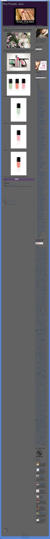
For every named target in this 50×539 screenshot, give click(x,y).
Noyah (41, 381)
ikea (36, 333)
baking (39, 258)
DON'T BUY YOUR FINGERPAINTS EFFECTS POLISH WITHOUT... (41, 108)
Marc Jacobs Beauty (43, 361)
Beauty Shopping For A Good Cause (42, 500)
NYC (44, 382)
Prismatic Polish (38, 396)
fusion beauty (41, 318)
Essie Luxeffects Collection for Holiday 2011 (41, 165)
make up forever (42, 358)
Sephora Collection (38, 408)
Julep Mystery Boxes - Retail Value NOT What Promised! (41, 97)
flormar (44, 313)
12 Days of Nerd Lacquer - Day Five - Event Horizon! (41, 201)
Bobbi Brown (44, 270)
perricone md (40, 390)
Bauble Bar (37, 260)
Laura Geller (41, 348)
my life (39, 370)
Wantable (43, 440)
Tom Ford (45, 433)
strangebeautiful (41, 422)
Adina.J (6, 185)
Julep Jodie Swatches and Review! (40, 184)
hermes (42, 328)
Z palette (39, 445)
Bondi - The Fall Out (42, 518)
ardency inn (38, 253)
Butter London (41, 274)
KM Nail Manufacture (40, 344)
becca (41, 263)
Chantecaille (39, 281)
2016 (37, 83)
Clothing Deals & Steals (40, 287)
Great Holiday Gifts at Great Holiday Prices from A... (41, 218)
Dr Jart (38, 302)
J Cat (45, 335)
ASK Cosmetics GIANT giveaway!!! (40, 192)
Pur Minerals (37, 397)
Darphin (44, 295)
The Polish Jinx (13, 3)
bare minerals (43, 258)
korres (44, 345)
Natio (36, 377)
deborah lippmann (39, 296)
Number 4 (37, 382)
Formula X (44, 314)
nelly (38, 377)
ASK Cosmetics (43, 253)
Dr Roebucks (41, 302)
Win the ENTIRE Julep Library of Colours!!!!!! (41, 190)
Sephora (37, 407)
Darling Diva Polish (38, 295)
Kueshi (36, 346)
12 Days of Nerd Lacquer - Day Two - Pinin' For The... (41, 206)
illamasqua (39, 333)
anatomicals (37, 252)
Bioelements (44, 266)
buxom (37, 275)
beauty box (42, 261)
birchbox (45, 267)
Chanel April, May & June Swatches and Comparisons (41, 197)
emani (44, 306)
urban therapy (38, 438)
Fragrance (37, 316)
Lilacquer (40, 351)
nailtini (45, 375)
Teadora (45, 429)
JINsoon (44, 337)
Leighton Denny (44, 350)
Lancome (37, 347)
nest (45, 377)
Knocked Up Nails (38, 345)
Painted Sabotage (42, 388)
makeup (37, 359)
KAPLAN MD (40, 341)
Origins (37, 385)
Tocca (38, 433)
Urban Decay (38, 437)
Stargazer (39, 421)
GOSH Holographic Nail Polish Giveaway (42, 469)
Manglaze (41, 360)
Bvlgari (39, 275)
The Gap (43, 431)
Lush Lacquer (43, 356)
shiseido (40, 410)
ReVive (36, 401)
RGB (42, 401)
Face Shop (42, 311)
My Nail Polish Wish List (20, 25)
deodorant (45, 297)
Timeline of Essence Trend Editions (30, 25)
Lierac (37, 351)
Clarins (37, 286)
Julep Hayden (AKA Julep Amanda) (40, 95)
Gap (44, 318)
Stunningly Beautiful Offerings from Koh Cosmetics (41, 129)
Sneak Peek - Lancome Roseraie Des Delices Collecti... (40, 216)
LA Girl (44, 346)
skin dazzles (37, 413)
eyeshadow (38, 310)
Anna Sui (41, 252)
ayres (38, 257)
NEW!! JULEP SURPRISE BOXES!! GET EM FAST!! (41, 175)
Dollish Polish (41, 300)
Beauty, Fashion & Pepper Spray (41, 126)
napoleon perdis (39, 376)
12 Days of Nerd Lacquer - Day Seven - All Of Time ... (41, 188)
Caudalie (37, 280)
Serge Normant (44, 409)
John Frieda (43, 338)
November (38, 232)
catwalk (44, 279)
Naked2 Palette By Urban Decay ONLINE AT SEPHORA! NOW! (41, 120)
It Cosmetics (42, 335)
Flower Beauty (37, 314)
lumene (44, 355)
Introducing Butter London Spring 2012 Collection (41, 91)
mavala (36, 363)
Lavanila (41, 349)
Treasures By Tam (44, 435)
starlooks (42, 421)
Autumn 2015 (37, 256)
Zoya (42, 445)
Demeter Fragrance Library (39, 297)
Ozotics (37, 387)
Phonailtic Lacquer (43, 392)
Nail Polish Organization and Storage (41, 220)
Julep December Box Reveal (41, 161)
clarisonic (41, 286)
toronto (40, 435)
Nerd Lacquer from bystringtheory (40, 212)
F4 (44, 310)
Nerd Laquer (42, 377)
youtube (40, 444)
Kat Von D (44, 341)
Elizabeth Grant (41, 306)
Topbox (38, 435)
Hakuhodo (44, 325)
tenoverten (43, 430)
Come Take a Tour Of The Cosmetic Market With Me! (42, 513)
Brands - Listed (43, 272)
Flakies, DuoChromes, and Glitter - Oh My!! (41, 179)
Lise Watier (40, 353)
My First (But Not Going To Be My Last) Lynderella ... (41, 104)
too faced (45, 434)
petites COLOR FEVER (40, 391)
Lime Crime (43, 351)
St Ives (44, 420)
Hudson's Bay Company (38, 332)
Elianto (36, 305)
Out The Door (43, 386)
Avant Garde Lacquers (42, 256)
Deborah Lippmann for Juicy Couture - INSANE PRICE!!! (41, 137)
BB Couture (40, 260)
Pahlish (43, 387)
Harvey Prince (43, 327)
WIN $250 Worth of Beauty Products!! (41, 118)
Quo (44, 397)
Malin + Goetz (37, 360)
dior (43, 298)
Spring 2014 (44, 419)
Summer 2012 (40, 425)
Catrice (40, 279)
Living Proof (37, 354)
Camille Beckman (43, 276)
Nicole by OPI (44, 379)
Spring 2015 (39, 420)
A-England (37, 247)
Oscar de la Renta (38, 386)
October (38, 233)
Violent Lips (42, 439)
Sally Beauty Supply (42, 406)
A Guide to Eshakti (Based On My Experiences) (42, 476)
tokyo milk (41, 433)
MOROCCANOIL (37, 369)
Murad (44, 369)
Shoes (44, 410)
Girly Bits (43, 320)
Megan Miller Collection (39, 364)
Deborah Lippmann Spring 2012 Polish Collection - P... (41, 144)
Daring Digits (43, 294)
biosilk (38, 267)
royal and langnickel (38, 404)
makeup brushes (42, 359)
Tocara (36, 433)
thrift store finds (42, 432)
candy (42, 277)
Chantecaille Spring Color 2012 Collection (41, 135)
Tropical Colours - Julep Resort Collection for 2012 (41, 148)
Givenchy (42, 321)
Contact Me (5, 25)
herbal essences (38, 328)
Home (19, 199)
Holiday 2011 (37, 329)
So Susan (39, 416)
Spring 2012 (44, 418)
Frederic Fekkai (44, 316)
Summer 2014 (41, 426)
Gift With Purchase (43, 319)
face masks (37, 311)
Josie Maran (38, 339)
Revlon (40, 401)
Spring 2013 (39, 419)
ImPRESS (37, 334)
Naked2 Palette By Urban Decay (41, 231)
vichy (39, 439)
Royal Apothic (43, 404)
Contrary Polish (38, 291)
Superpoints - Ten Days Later (41, 224)
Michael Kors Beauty (42, 365)
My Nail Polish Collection (12, 25)
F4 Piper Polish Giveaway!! (41, 496)
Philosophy (38, 392)
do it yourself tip (40, 299)
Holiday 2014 (43, 330)
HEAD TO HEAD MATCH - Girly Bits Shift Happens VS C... (41, 99)
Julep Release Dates (39, 25)
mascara (37, 362)
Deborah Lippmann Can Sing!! (41, 109)
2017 (37, 82)
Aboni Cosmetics (43, 247)
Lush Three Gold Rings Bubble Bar (41, 223)
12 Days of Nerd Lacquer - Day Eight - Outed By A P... (41, 186)
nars (44, 376)
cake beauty (37, 276)
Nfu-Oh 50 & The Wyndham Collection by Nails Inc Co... (41, 210)
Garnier (37, 319)
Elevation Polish (42, 304)
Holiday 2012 (43, 329)
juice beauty (42, 339)
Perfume (37, 390)
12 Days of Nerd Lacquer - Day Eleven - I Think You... (41, 163)
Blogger (27, 534)
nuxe (42, 382)
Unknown (6, 531)
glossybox (37, 323)
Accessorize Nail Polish (38, 248)
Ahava (44, 248)
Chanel (45, 280)
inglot (39, 334)
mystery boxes (43, 370)
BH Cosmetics (43, 265)
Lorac (41, 355)
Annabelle (45, 252)
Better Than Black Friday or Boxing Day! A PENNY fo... (41, 124)
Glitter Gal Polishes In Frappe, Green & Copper (41, 133)
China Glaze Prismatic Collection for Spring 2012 (41, 141)
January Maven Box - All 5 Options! (41, 154)
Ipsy (42, 334)
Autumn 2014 (41, 255)
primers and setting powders (42, 395)
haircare (40, 325)
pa (40, 387)
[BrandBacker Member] (39, 457)
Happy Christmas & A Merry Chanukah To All (41, 142)
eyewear (42, 310)
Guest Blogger (44, 324)
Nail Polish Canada (43, 373)
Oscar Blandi (43, 385)
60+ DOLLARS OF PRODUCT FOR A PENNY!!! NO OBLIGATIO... (41, 167)
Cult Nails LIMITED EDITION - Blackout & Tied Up (41, 102)
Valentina (42, 438)
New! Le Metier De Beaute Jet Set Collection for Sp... (41, 122)
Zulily (45, 445)
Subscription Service (39, 423)
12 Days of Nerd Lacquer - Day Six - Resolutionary (41, 195)
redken (36, 399)
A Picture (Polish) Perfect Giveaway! (40, 160)
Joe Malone (39, 338)
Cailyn (45, 275)
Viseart (45, 439)
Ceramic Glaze (41, 280)
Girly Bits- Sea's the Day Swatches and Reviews (40, 139)
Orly (39, 385)
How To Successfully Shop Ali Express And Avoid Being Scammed (42, 483)
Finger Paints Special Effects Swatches (41, 105)
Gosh (42, 323)
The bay (40, 431)
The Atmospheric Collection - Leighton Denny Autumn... (41, 111)
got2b (44, 323)
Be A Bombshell (38, 261)
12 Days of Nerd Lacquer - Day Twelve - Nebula (41, 158)
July (37, 237)
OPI (40, 384)
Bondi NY (42, 271)
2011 (37, 89)
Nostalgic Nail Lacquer (41, 380)
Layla (43, 349)
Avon (36, 257)
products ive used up (43, 396)
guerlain (41, 324)
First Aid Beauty (40, 313)
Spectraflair (39, 418)
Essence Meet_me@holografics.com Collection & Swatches (41, 171)
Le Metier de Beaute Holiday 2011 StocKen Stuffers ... (41, 226)
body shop (38, 271)
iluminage (44, 333)
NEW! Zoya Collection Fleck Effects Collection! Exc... (41, 115)
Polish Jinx (6, 530)
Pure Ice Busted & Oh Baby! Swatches (41, 169)
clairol (44, 285)
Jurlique (45, 340)
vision (37, 440)
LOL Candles (41, 354)
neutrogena (42, 378)
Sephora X (40, 409)
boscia (45, 271)
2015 (37, 84)
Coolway (42, 291)
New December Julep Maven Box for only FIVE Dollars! (41, 199)
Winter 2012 (41, 442)
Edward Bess (37, 304)
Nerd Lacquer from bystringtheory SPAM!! (40, 156)
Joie (45, 338)
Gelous (39, 319)
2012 (37, 88)
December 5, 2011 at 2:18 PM (11, 185)
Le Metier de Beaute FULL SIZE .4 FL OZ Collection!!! (41, 146)
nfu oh (40, 379)
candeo (36, 277)
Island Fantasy (38, 335)
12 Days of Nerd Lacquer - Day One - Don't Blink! (41, 208)
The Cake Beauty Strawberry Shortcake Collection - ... (41, 193)
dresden (45, 302)
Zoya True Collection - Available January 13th (40, 113)
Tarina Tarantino (43, 428)
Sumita (42, 424)
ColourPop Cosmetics (42, 289)
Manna (44, 360)
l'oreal (39, 346)
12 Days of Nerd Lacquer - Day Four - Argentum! (41, 203)
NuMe (40, 382)
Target (40, 428)
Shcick (37, 410)
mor (44, 368)
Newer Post (5, 199)
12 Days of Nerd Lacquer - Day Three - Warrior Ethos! (41, 205)
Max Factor (39, 363)
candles (40, 277)
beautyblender (42, 262)
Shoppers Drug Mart (43, 411)
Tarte (37, 429)
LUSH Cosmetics (38, 356)
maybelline (43, 363)
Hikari (44, 328)
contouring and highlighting (40, 290)
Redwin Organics (40, 399)
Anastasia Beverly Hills (43, 251)
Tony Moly (41, 434)
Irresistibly (45, 334)
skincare (39, 414)
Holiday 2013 (38, 330)
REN (36, 400)
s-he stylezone (42, 405)
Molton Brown (37, 368)
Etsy (39, 308)
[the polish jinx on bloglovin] (39, 49)
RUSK (39, 405)
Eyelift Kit (38, 309)
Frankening (40, 316)
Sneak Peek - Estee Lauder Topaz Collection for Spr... (41, 214)
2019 (37, 81)
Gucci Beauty (37, 324)
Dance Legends (38, 294)
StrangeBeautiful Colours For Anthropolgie (41, 131)
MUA (41, 369)
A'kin (40, 247)
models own (40, 367)
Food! (41, 314)
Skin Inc (41, 413)
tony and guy (37, 434)
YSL (42, 444)
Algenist (37, 249)
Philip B (45, 391)
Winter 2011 (37, 442)
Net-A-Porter (38, 378)
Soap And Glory (43, 416)
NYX (36, 383)
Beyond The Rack (38, 265)
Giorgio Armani (39, 320)
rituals (36, 402)
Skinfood (43, 414)
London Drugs (38, 355)
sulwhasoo (39, 424)
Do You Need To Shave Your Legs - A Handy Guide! (41, 117)
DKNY (36, 299)
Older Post (32, 199)
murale (36, 370)
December (38, 90)
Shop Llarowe (37, 411)
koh (41, 345)
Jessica (36, 337)
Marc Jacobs (37, 361)
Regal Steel (44, 399)
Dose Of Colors (41, 301)
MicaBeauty (37, 365)
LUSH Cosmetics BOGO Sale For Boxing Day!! (41, 128)
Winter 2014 (39, 443)
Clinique (45, 286)
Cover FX (40, 292)
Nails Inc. (40, 375)
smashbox (40, 415)
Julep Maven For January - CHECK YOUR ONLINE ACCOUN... (41, 152)
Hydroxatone (43, 332)
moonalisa (42, 368)
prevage (37, 395)
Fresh (36, 317)
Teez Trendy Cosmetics (38, 430)
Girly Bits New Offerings (40, 100)
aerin (42, 248)
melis (44, 364)
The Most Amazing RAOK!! (41, 221)
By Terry (42, 275)
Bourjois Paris (38, 272)
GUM (37, 325)
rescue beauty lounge (40, 400)
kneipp (44, 344)
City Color (40, 285)
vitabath (40, 440)
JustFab (37, 341)
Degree (45, 296)
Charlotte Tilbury (41, 282)
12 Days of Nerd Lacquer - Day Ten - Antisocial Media (41, 173)
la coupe (42, 346)
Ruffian (36, 405)
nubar (43, 381)
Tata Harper (41, 429)
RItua (44, 401)
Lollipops (45, 354)
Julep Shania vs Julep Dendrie (41, 227)
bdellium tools (44, 260)
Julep (40, 340)
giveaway (37, 321)
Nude (45, 381)
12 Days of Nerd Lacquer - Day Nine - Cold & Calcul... (41, 177)
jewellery (39, 337)
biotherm (41, 267)
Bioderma (40, 266)
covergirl (44, 292)
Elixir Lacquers (40, 305)
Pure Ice (41, 397)
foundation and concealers (41, 315)
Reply (6, 187)
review (45, 400)
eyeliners (43, 309)
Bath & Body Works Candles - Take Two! (41, 93)
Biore (36, 267)
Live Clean (44, 353)
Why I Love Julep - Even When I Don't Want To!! (41, 150)
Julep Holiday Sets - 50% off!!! (41, 180)
